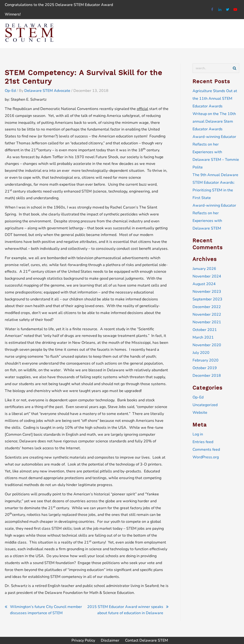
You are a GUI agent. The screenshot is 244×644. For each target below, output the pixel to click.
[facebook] (212, 9)
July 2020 (201, 352)
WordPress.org (206, 457)
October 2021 (205, 329)
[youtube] (235, 9)
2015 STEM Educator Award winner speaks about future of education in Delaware (125, 610)
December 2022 (207, 306)
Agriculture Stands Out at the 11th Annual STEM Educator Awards (215, 98)
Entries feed (203, 442)
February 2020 (206, 360)
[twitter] (227, 9)
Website (200, 412)
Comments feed (206, 449)
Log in (198, 434)
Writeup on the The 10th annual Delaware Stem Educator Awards (214, 121)
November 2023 (207, 291)
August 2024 (204, 284)
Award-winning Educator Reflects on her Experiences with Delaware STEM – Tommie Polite (216, 152)
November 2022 (207, 314)
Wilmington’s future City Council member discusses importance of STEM (46, 610)
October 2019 (205, 368)
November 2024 (207, 276)
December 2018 (207, 375)
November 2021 (207, 322)
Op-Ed (10, 90)
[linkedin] (220, 9)
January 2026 (204, 268)
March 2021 (203, 337)
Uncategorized (205, 405)
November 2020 (207, 345)
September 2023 (207, 299)
